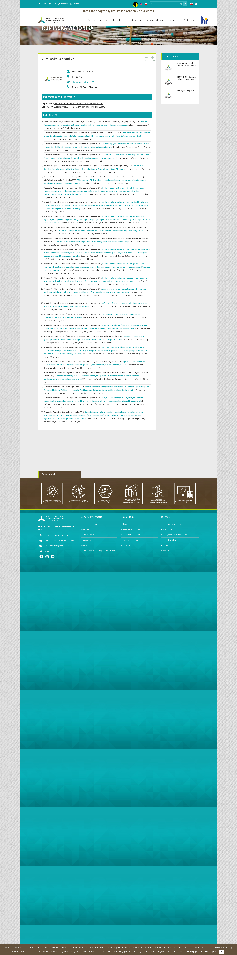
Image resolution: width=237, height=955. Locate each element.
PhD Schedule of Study (131, 535)
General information (89, 524)
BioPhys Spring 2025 (185, 91)
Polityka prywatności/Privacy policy (201, 951)
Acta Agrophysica (169, 529)
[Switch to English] (141, 4)
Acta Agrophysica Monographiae (175, 535)
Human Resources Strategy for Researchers (98, 551)
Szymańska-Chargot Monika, (92, 122)
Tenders (64, 4)
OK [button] (221, 952)
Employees (86, 540)
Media (84, 545)
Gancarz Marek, (116, 227)
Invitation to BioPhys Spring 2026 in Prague (186, 64)
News (53, 4)
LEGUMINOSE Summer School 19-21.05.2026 (186, 78)
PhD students (127, 545)
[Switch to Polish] (146, 4)
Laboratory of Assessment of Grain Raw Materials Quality (79, 107)
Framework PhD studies (131, 529)
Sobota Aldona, (107, 177)
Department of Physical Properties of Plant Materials (78, 103)
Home (43, 4)
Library (165, 545)
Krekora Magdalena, (70, 144)
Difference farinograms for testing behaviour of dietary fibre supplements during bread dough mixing (101, 231)
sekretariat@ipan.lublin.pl (59, 546)
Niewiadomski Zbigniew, (115, 122)
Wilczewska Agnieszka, (89, 133)
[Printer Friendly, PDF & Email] (146, 59)
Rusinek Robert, (130, 227)
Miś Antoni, (130, 122)
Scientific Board (88, 535)
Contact (76, 4)
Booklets (166, 551)
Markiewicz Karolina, (70, 133)
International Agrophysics (172, 524)
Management (87, 529)
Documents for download (132, 540)
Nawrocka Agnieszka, (53, 122)
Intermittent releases (170, 540)
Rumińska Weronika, (71, 122)
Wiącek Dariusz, (93, 177)
